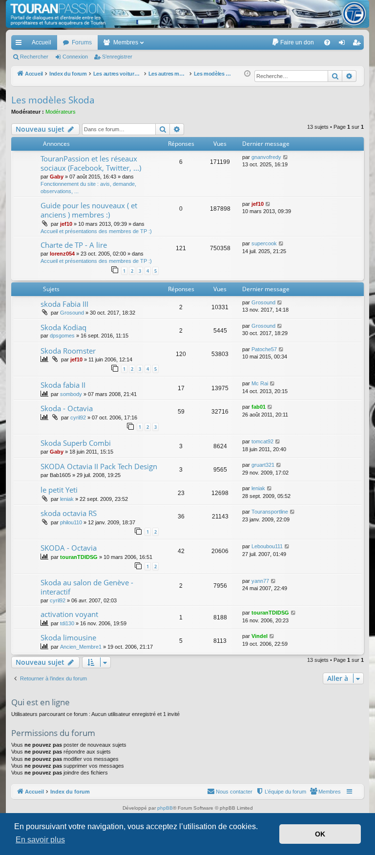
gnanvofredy (266, 157)
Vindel (259, 636)
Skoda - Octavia (67, 408)
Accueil (41, 42)
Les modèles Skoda (53, 100)
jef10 (66, 224)
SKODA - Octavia (69, 548)
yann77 (260, 581)
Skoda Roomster (68, 351)
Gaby (56, 176)
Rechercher (34, 57)
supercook (264, 243)
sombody (71, 394)
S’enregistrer (117, 57)
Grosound (72, 313)
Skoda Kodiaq (63, 327)
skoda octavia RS (69, 513)
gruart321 (262, 465)
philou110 (71, 522)
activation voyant (69, 614)
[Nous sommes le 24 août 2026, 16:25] (247, 74)
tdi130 (67, 623)
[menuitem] (293, 42)
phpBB (165, 808)
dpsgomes (62, 335)
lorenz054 (62, 254)
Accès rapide (20, 44)
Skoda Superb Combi (76, 443)
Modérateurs (60, 112)
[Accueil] (187, 14)
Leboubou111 (267, 546)
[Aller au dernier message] (286, 157)
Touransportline (269, 512)
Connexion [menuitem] (343, 44)
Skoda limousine (68, 637)
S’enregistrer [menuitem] (358, 44)
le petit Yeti (59, 490)
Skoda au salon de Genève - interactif (87, 587)
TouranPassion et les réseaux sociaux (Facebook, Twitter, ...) (91, 163)
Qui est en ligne (40, 702)
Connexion (75, 57)
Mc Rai (259, 383)
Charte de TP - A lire (74, 245)
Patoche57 (264, 349)
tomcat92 (262, 441)
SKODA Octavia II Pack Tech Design (99, 466)
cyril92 (78, 417)
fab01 (258, 407)
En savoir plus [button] (40, 839)
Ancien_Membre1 (81, 647)
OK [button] (320, 834)
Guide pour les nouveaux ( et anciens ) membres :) (89, 209)
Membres (125, 42)
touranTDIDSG (79, 557)
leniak (67, 499)
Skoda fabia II (63, 385)
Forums (82, 42)
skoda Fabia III (64, 304)
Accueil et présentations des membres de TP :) (96, 231)
